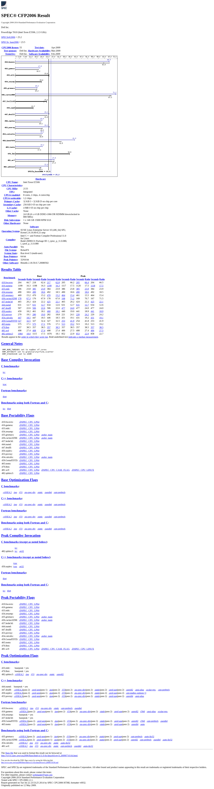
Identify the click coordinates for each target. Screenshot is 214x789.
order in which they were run (34, 337)
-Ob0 (142, 711)
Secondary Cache (12, 204)
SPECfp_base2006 (10, 42)
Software (34, 226)
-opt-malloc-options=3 (136, 693)
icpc (5, 384)
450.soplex (7, 311)
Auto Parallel (10, 247)
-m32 (21, 551)
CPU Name (11, 182)
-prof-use (113, 690)
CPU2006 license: (10, 47)
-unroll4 (129, 696)
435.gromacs (7, 295)
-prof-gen (36, 690)
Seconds (22, 279)
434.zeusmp (7, 292)
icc (4, 372)
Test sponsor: (10, 50)
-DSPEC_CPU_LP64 (29, 422)
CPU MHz (12, 188)
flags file (9, 753)
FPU (11, 192)
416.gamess (7, 285)
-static (40, 492)
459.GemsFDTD (9, 321)
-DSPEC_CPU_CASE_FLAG (55, 470)
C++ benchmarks (11, 378)
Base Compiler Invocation (20, 360)
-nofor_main (46, 435)
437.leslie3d (7, 301)
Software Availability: (39, 54)
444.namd (6, 305)
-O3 (20, 492)
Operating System (10, 231)
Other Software (10, 263)
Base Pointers (10, 256)
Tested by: (10, 54)
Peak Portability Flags (18, 597)
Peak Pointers (10, 259)
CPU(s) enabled (12, 195)
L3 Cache (12, 208)
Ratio (29, 279)
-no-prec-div (30, 492)
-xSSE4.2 (7, 492)
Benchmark (9, 277)
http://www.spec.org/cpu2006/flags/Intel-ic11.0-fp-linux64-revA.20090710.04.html (39, 755)
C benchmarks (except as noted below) (24, 541)
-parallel (48, 492)
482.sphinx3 (7, 333)
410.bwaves (7, 282)
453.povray (7, 314)
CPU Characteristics (12, 185)
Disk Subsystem (12, 220)
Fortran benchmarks (13, 390)
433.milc (6, 289)
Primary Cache (11, 201)
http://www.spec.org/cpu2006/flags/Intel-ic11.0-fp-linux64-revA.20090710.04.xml (29, 762)
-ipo (15, 492)
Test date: (39, 47)
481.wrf (5, 330)
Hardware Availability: (39, 50)
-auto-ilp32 (149, 736)
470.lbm (5, 327)
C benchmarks (10, 366)
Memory (12, 215)
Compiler (10, 239)
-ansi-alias (139, 690)
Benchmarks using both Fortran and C (24, 402)
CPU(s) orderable (12, 198)
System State (10, 253)
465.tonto (6, 324)
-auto (142, 724)
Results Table (11, 269)
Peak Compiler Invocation (20, 535)
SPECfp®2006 (8, 37)
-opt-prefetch (59, 492)
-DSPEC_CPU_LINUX (82, 470)
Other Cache (12, 211)
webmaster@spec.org (42, 775)
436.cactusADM (9, 298)
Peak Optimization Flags (19, 655)
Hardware (41, 179)
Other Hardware (11, 223)
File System (10, 250)
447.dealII (6, 308)
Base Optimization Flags (19, 480)
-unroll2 (60, 674)
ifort (5, 396)
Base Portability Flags (17, 415)
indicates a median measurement (83, 337)
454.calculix (7, 317)
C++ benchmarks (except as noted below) (25, 557)
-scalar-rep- (151, 690)
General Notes (12, 343)
